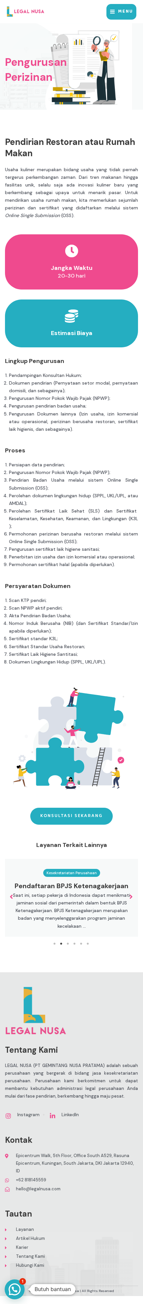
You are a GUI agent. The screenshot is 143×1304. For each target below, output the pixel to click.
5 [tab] (81, 943)
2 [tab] (61, 943)
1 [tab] (55, 943)
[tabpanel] (71, 898)
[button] (12, 897)
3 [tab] (68, 943)
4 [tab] (75, 943)
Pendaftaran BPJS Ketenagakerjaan (71, 886)
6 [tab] (88, 943)
